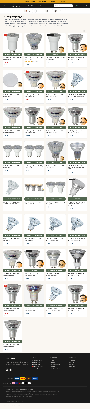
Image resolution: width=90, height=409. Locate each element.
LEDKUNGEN (8, 405)
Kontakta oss (72, 360)
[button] (79, 31)
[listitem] (46, 6)
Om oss (52, 360)
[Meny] (4, 6)
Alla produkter (72, 366)
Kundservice (72, 362)
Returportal (71, 364)
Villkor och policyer (45, 405)
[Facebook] (10, 369)
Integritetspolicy (54, 364)
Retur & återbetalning (55, 368)
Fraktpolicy (52, 366)
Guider (59, 364)
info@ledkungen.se (37, 360)
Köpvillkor (52, 362)
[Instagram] (7, 369)
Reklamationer (53, 370)
